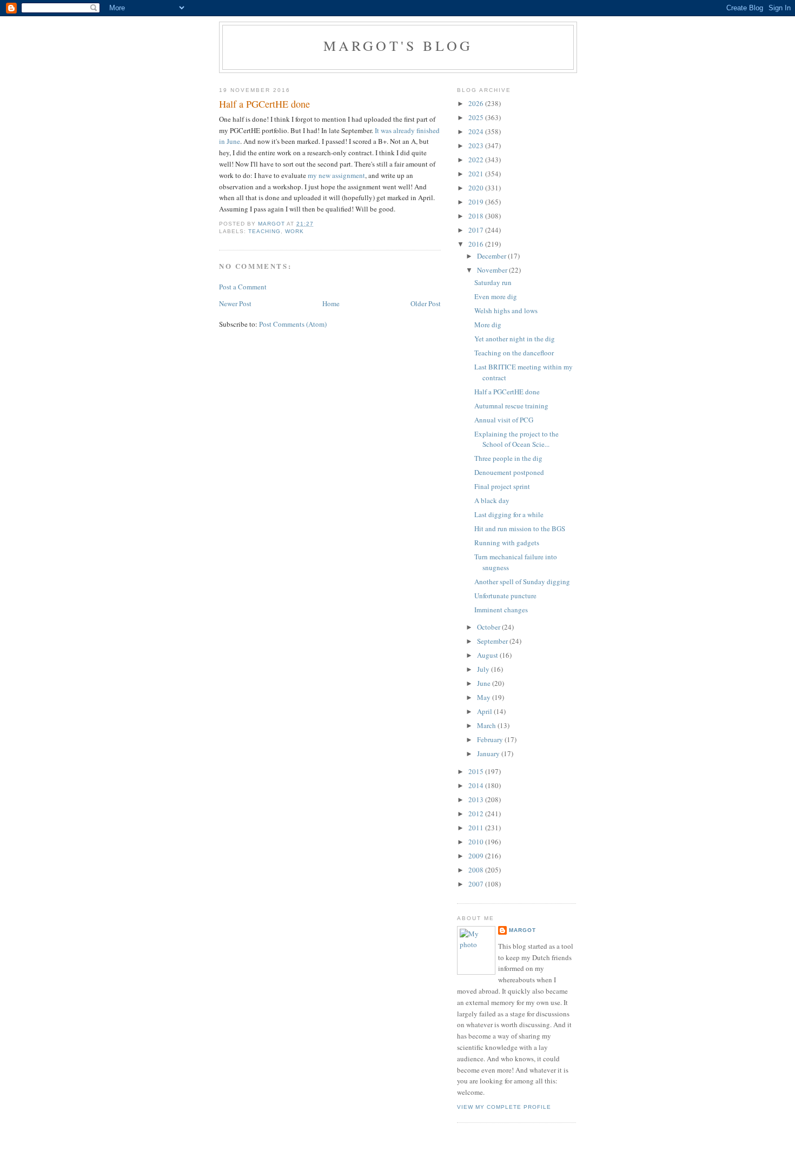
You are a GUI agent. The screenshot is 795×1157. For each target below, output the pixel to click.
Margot (522, 930)
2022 (476, 159)
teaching (264, 231)
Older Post (425, 303)
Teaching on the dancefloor (514, 353)
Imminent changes (501, 609)
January (489, 753)
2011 (476, 827)
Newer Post (235, 303)
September (493, 641)
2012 (476, 813)
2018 (476, 216)
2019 (476, 202)
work (294, 231)
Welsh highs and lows (506, 310)
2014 (476, 785)
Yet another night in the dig (514, 338)
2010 (476, 842)
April (485, 711)
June (484, 683)
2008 (476, 870)
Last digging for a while (509, 514)
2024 (476, 131)
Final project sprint (502, 486)
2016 (476, 244)
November (493, 270)
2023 (476, 145)
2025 (476, 117)
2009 (476, 856)
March (487, 725)
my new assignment (336, 175)
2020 (476, 188)
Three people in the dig (508, 458)
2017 (476, 230)
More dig (487, 324)
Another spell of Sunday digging (522, 581)
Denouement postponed (509, 472)
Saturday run (493, 282)
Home (331, 303)
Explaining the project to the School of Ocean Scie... (516, 439)
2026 (476, 103)
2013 (476, 799)
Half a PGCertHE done (507, 391)
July (484, 669)
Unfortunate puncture (505, 595)
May (484, 697)
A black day (491, 500)
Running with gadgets (506, 542)
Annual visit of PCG (503, 420)
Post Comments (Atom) (293, 324)
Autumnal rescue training (511, 406)
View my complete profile (504, 1107)
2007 (476, 884)
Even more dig (495, 296)
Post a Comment (243, 287)
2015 (476, 771)
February (491, 739)
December (492, 256)
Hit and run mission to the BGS (519, 528)
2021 (476, 173)
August (488, 655)
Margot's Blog (398, 45)
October (489, 627)
